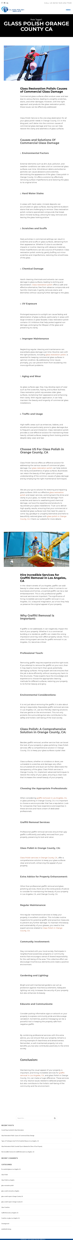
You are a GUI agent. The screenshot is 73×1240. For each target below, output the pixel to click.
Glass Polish (4, 1174)
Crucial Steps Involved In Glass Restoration (12, 1130)
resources (49, 1239)
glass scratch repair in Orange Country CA (12, 1196)
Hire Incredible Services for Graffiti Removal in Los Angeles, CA (17, 1152)
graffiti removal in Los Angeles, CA (52, 798)
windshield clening (6, 1229)
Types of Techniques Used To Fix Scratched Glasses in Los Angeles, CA (20, 1141)
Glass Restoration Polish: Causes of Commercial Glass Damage (17, 1135)
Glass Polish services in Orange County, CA (38, 858)
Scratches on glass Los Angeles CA (10, 1218)
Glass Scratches (5, 1207)
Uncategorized (5, 1223)
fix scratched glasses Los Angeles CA (11, 1169)
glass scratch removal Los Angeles (10, 1191)
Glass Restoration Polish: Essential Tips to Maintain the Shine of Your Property (21, 1146)
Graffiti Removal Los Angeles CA (9, 1213)
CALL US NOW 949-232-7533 (58, 3)
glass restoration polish (7, 1185)
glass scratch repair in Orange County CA (11, 1202)
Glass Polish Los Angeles (7, 1180)
